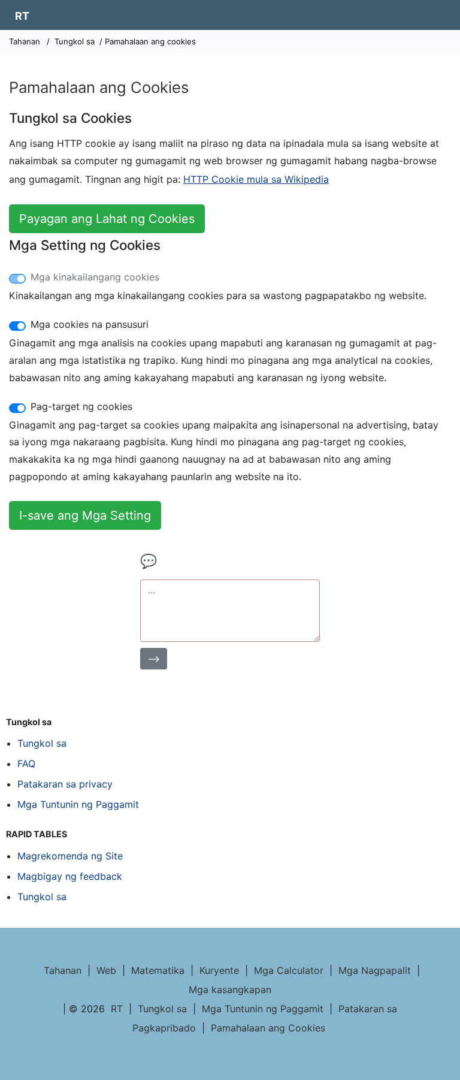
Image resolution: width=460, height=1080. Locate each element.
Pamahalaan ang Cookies (268, 1028)
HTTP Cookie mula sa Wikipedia (256, 179)
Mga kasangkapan (230, 989)
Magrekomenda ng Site (70, 856)
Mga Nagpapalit (374, 970)
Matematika (157, 970)
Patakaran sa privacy (65, 784)
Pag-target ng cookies (81, 406)
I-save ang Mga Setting (85, 515)
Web (106, 970)
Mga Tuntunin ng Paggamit (78, 804)
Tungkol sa (75, 41)
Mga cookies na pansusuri (90, 324)
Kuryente (219, 970)
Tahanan (24, 41)
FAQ (26, 764)
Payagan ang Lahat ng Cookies (107, 219)
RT (22, 16)
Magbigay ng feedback (69, 876)
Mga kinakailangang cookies (95, 276)
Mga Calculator (288, 970)
